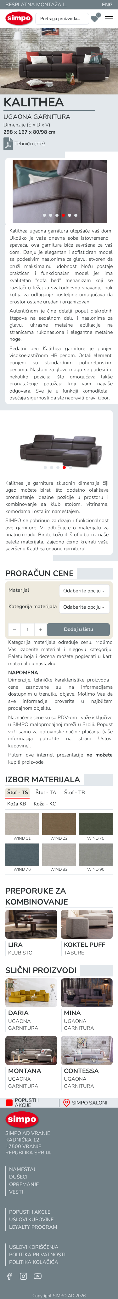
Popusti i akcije (29, 1212)
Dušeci (18, 1176)
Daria (18, 1013)
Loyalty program (33, 1227)
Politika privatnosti (37, 1254)
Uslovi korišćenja (34, 1247)
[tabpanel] (59, 842)
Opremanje (24, 1184)
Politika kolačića (33, 1262)
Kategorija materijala (32, 606)
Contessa (81, 1071)
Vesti (16, 1192)
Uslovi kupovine (31, 1219)
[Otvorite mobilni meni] (109, 18)
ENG (107, 4)
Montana (24, 1071)
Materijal (18, 590)
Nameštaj (22, 1169)
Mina (72, 1013)
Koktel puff (84, 945)
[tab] (44, 215)
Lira (15, 945)
